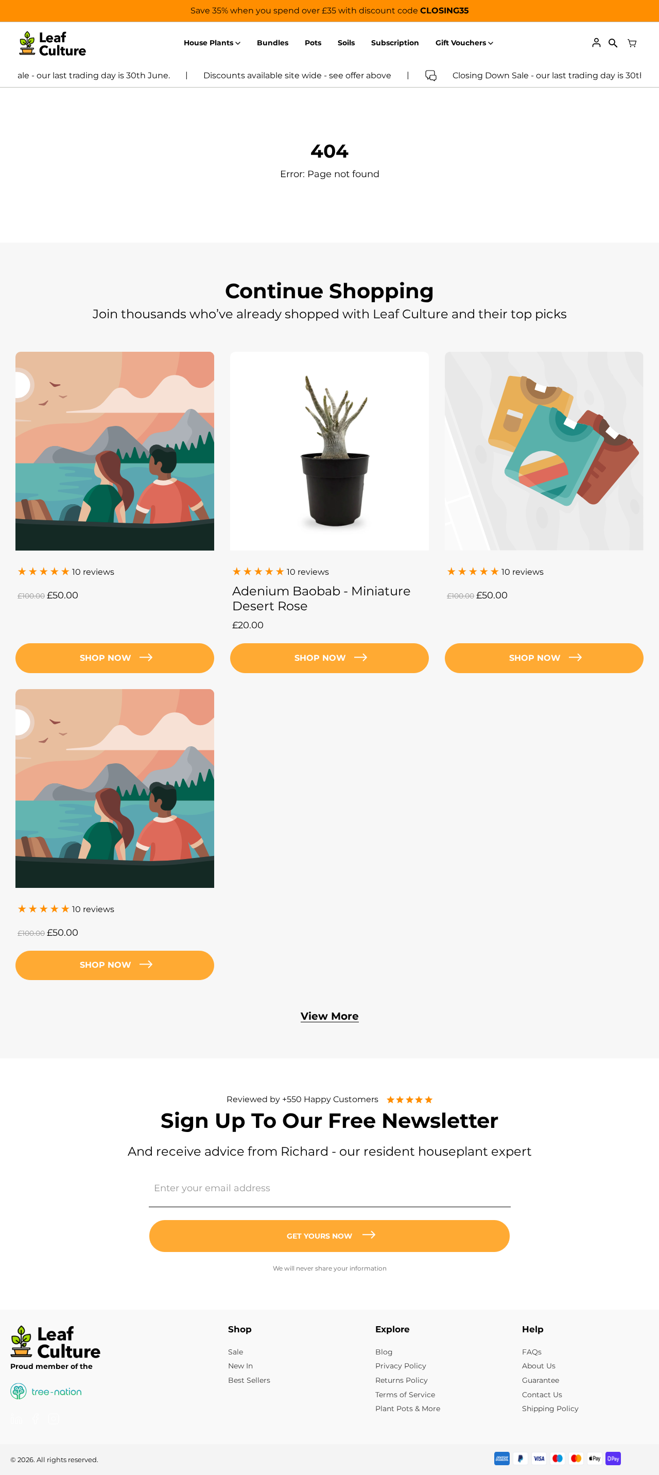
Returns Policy (401, 1380)
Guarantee (540, 1380)
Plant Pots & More (407, 1408)
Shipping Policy (550, 1408)
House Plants (208, 42)
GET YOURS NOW (319, 1236)
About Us (539, 1365)
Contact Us (542, 1394)
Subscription (395, 42)
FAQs (532, 1352)
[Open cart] (632, 43)
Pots (313, 42)
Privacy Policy (400, 1365)
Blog (384, 1352)
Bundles (272, 42)
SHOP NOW (320, 658)
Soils (346, 42)
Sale (235, 1352)
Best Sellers (249, 1380)
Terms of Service (405, 1394)
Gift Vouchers (461, 42)
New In (240, 1365)
